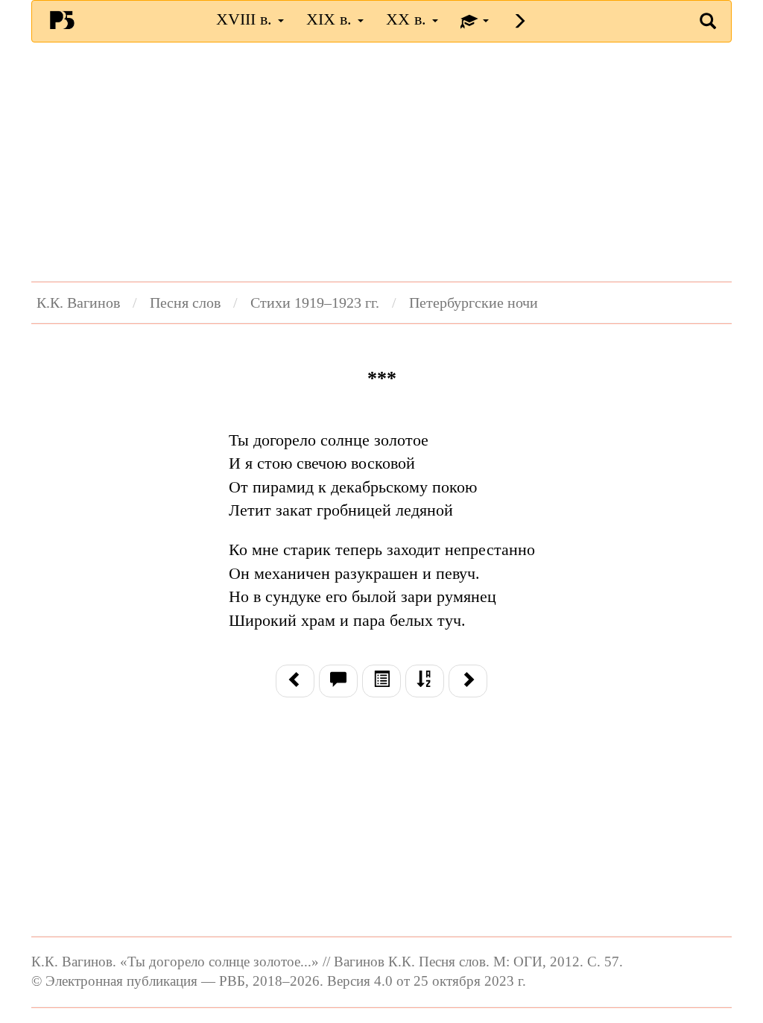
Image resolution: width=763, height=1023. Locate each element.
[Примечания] (338, 681)
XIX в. (331, 19)
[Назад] (295, 681)
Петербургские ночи (473, 302)
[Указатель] (424, 681)
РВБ (62, 19)
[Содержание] (381, 681)
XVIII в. (246, 19)
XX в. (408, 19)
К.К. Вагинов (78, 302)
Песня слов (185, 302)
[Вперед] (468, 681)
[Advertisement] (381, 161)
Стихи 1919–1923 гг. (314, 302)
